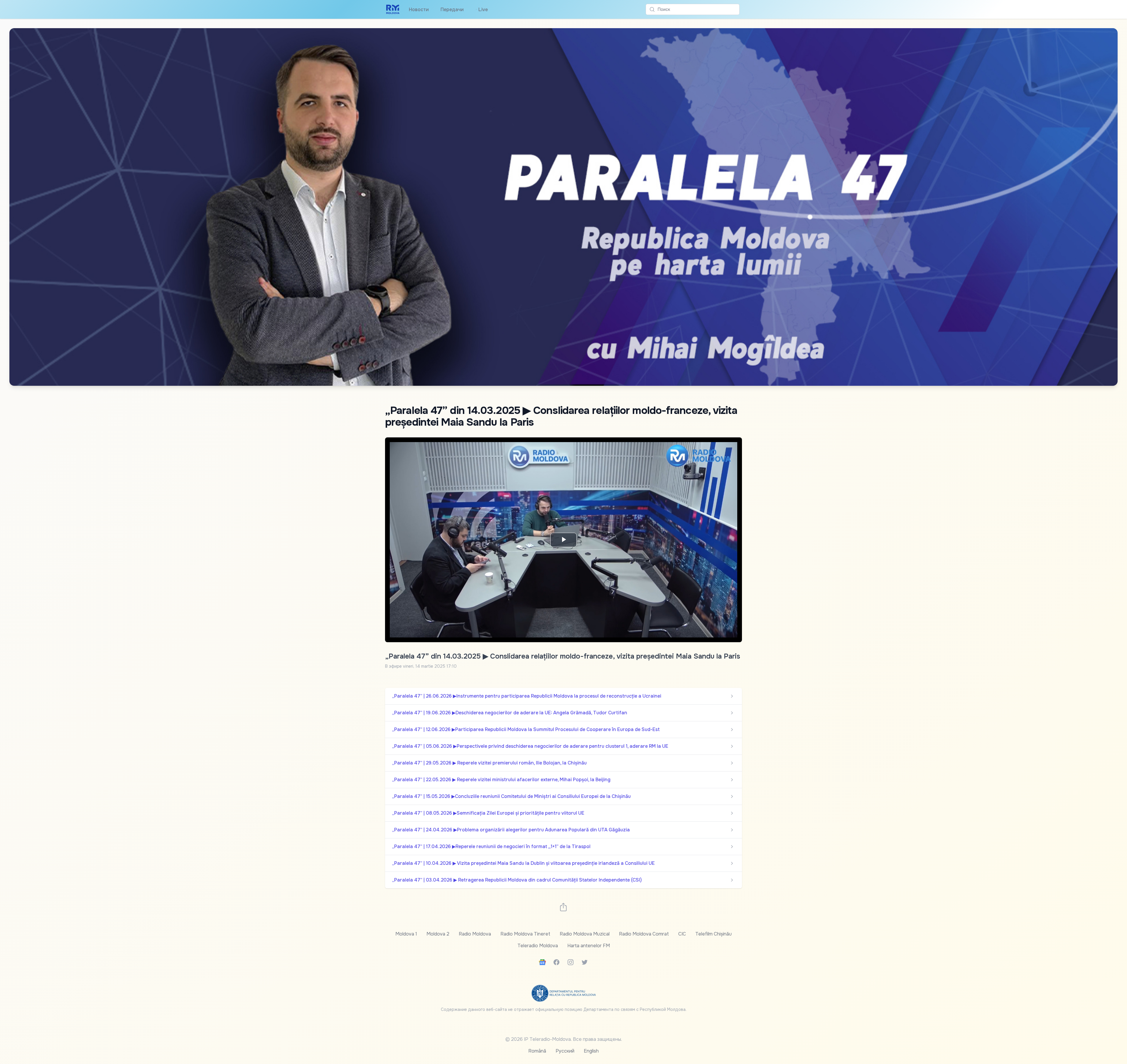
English (591, 1051)
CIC (682, 934)
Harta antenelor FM (588, 946)
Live (481, 9)
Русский (565, 1051)
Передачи (452, 9)
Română (537, 1051)
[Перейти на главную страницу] (393, 9)
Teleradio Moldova (537, 946)
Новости (419, 9)
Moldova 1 (406, 934)
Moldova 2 (437, 934)
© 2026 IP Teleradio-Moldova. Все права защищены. (563, 1039)
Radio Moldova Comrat (644, 934)
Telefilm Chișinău (713, 934)
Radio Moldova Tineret (525, 934)
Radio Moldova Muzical (585, 934)
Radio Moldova (475, 934)
